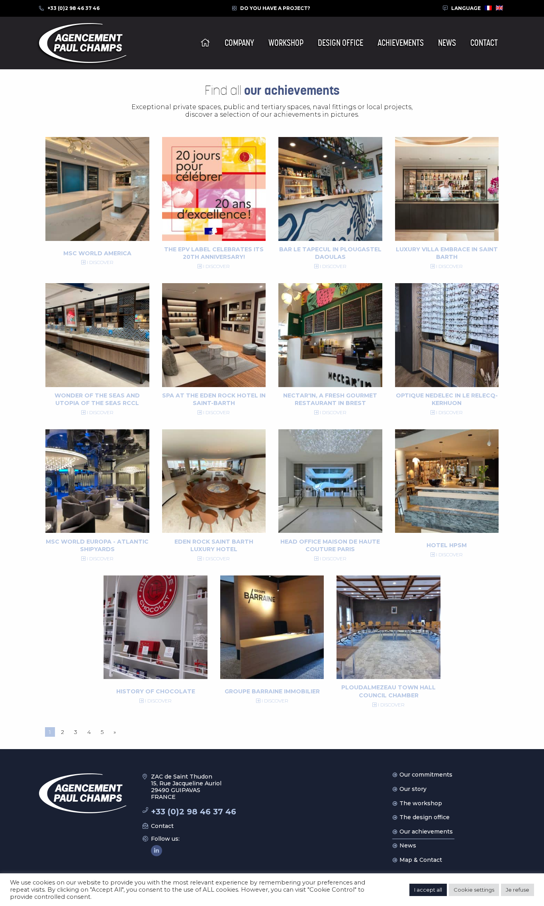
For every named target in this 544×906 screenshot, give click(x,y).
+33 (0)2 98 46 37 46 (73, 8)
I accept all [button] (428, 889)
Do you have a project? (275, 8)
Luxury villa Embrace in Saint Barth (447, 253)
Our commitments (425, 774)
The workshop (420, 803)
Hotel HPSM (447, 545)
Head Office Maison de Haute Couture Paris (330, 545)
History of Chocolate (155, 691)
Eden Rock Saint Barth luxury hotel (213, 545)
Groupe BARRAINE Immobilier (272, 691)
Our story (413, 789)
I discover (99, 262)
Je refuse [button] (517, 889)
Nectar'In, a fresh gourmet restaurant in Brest (330, 399)
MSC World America (97, 253)
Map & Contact (420, 859)
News (407, 845)
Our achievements (426, 831)
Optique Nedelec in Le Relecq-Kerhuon (447, 399)
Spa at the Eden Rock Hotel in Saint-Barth (214, 399)
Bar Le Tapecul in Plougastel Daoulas (330, 253)
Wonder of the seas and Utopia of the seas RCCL (97, 399)
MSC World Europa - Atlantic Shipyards (97, 545)
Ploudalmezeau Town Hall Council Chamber (388, 691)
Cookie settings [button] (474, 889)
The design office (424, 817)
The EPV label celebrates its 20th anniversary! (214, 253)
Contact (162, 826)
